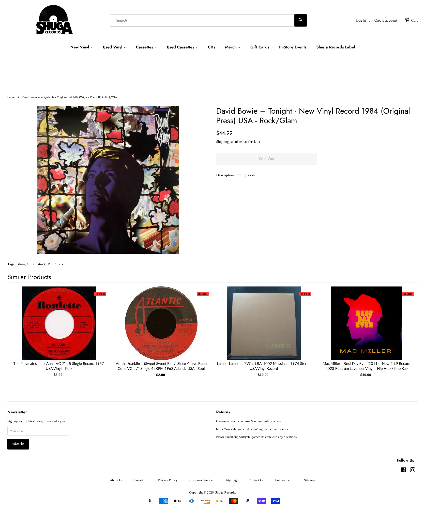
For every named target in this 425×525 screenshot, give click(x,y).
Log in (361, 20)
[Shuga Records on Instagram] (412, 471)
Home (11, 97)
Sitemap (309, 480)
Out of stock (36, 264)
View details (58, 328)
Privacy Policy (168, 480)
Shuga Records (225, 492)
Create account (385, 20)
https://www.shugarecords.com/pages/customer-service (252, 429)
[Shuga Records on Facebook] (403, 471)
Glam (20, 264)
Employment (283, 480)
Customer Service (201, 480)
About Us (116, 480)
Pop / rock (55, 264)
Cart (414, 20)
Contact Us (256, 480)
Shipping (222, 142)
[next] (406, 326)
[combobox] (208, 20)
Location (140, 480)
